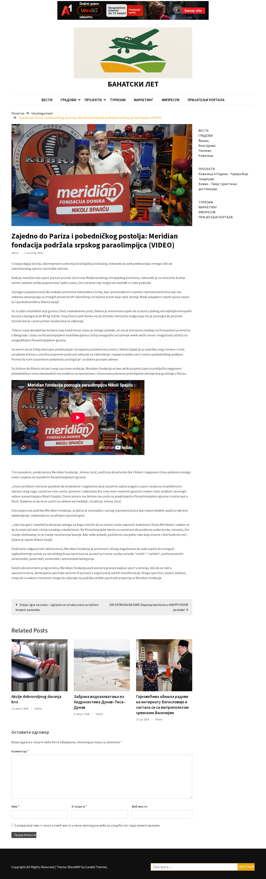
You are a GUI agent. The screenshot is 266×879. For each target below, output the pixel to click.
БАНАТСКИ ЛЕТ (133, 84)
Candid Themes (96, 867)
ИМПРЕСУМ (170, 99)
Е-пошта (79, 806)
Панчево (204, 150)
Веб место (139, 806)
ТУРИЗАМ (118, 99)
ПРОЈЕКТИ (93, 99)
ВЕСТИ (47, 99)
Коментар (20, 751)
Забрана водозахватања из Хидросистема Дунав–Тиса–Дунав (99, 702)
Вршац (203, 140)
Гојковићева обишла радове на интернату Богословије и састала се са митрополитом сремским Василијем (162, 704)
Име (15, 806)
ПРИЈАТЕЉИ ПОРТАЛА (206, 99)
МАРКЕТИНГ (143, 99)
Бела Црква (207, 145)
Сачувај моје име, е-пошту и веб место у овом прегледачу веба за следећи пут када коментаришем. (87, 825)
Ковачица (205, 155)
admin (15, 253)
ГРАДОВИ (68, 99)
